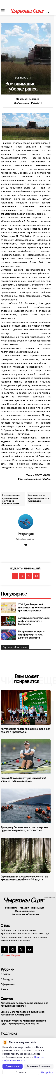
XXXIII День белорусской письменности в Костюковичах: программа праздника (34, 607)
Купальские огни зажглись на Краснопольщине (10, 501)
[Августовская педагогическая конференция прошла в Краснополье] (8, 621)
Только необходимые (38, 1066)
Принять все (12, 1066)
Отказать (21, 1072)
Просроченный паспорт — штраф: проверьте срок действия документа (31, 634)
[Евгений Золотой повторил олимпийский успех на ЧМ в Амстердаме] (26, 756)
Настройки (47, 1072)
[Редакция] (25, 521)
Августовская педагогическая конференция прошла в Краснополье (33, 621)
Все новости (23, 78)
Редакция (34, 99)
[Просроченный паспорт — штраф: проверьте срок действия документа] (8, 635)
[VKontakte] (25, 544)
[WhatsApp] (36, 576)
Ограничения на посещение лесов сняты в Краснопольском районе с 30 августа (24, 878)
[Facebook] (15, 576)
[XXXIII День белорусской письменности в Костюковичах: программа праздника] (8, 607)
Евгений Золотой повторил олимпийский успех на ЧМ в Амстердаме (23, 780)
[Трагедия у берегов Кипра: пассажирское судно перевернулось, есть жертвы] (26, 806)
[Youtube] (29, 949)
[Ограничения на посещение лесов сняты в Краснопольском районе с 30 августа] (26, 855)
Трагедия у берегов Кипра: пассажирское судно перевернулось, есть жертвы (24, 829)
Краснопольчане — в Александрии (38, 499)
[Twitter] (22, 576)
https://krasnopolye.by (25, 539)
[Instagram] (12, 949)
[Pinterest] (29, 576)
